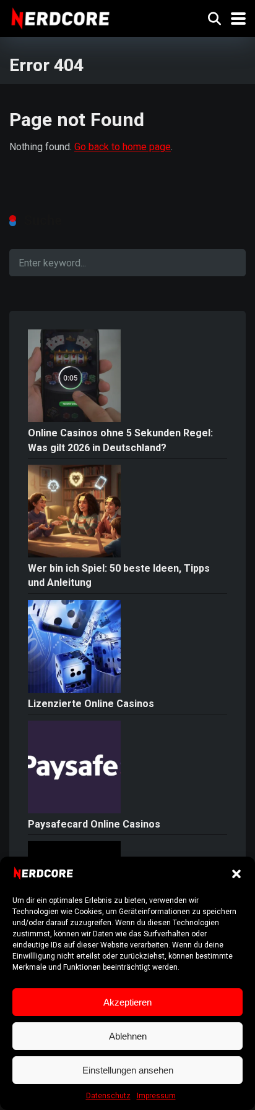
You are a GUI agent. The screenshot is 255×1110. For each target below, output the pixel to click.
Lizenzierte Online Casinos (91, 704)
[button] (236, 874)
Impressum (156, 1095)
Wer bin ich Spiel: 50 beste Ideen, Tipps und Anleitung (119, 575)
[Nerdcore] (60, 17)
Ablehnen (128, 1036)
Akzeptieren (127, 1002)
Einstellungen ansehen (127, 1070)
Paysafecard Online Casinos (94, 824)
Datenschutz (108, 1095)
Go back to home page (122, 147)
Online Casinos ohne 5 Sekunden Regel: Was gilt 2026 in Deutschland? (120, 440)
